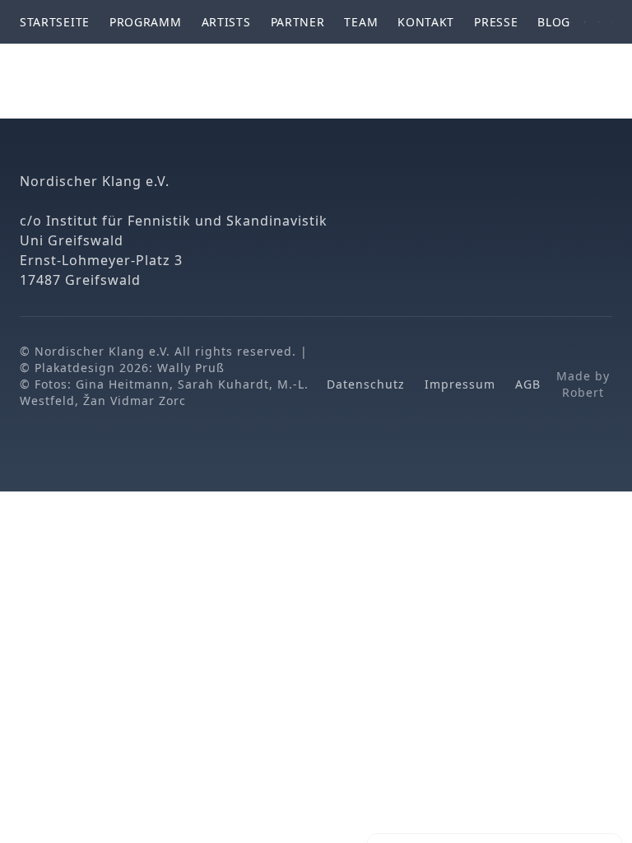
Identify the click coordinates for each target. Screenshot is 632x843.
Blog (553, 22)
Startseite (55, 22)
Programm (145, 22)
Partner (298, 22)
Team (361, 22)
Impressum (460, 384)
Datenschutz (366, 384)
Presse (496, 22)
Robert (583, 392)
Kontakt (425, 22)
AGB (528, 384)
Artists (226, 22)
